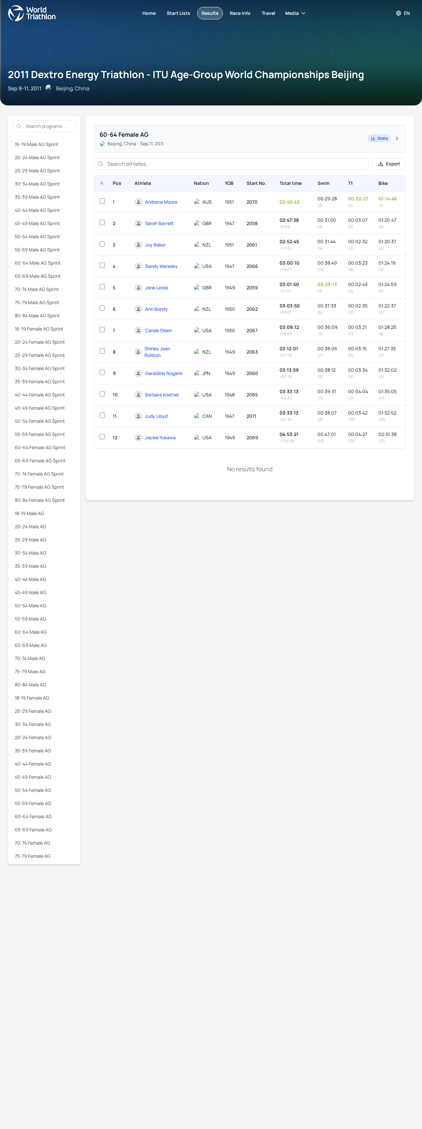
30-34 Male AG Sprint (37, 184)
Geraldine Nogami (163, 373)
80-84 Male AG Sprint (37, 315)
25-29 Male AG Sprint (37, 170)
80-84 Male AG (30, 684)
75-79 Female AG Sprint (39, 487)
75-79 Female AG (32, 856)
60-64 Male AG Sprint (38, 263)
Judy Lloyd (156, 416)
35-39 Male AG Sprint (37, 197)
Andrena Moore (161, 202)
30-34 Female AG (33, 724)
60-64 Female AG (33, 816)
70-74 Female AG (32, 843)
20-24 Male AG (30, 526)
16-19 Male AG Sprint (36, 144)
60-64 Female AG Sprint (40, 447)
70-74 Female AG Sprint (39, 474)
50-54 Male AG (30, 605)
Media (292, 13)
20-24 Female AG (33, 737)
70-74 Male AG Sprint (37, 289)
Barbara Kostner (162, 394)
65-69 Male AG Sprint (38, 276)
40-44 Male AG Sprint (37, 210)
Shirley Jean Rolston (157, 351)
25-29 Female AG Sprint (40, 355)
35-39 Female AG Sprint (40, 381)
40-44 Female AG (33, 764)
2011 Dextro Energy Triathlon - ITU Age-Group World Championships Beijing (186, 74)
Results (210, 13)
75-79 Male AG (30, 671)
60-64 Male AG (31, 632)
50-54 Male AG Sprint (37, 236)
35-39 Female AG (33, 750)
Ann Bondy (156, 309)
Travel (268, 13)
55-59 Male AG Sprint (37, 249)
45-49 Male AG (30, 592)
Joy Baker (155, 245)
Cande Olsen (158, 330)
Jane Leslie (156, 287)
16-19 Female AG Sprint (39, 329)
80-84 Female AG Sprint (40, 500)
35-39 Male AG (30, 566)
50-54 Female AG (33, 790)
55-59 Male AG (30, 619)
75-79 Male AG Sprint (37, 302)
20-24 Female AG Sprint (40, 342)
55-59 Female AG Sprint (40, 434)
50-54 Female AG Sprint (40, 421)
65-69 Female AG (33, 829)
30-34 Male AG (30, 553)
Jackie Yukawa (160, 437)
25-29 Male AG (30, 539)
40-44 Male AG (30, 579)
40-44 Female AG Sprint (40, 394)
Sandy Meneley (161, 266)
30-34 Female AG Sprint (40, 368)
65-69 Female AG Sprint (40, 460)
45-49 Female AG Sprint (40, 408)
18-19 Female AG (32, 698)
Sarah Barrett (159, 223)
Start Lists (178, 13)
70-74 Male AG (30, 658)
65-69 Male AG (31, 645)
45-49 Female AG (33, 777)
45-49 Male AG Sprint (37, 223)
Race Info (240, 13)
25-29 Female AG (33, 711)
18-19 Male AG (29, 513)
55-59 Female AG (33, 803)
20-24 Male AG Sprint (37, 157)
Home (149, 13)
